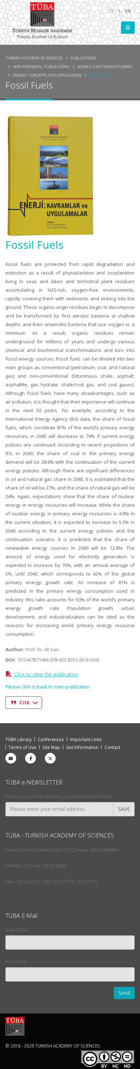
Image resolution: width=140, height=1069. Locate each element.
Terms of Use (22, 747)
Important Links (86, 739)
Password (15, 961)
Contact (112, 747)
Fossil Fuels (101, 75)
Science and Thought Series (105, 66)
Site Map (51, 747)
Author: (14, 649)
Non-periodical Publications (41, 66)
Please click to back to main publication (47, 686)
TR (110, 11)
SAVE (124, 809)
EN (128, 11)
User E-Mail (16, 929)
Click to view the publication (46, 674)
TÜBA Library (18, 739)
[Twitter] (50, 758)
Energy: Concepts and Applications (47, 75)
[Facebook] (30, 758)
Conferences (51, 739)
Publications (83, 58)
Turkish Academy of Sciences (34, 58)
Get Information (82, 747)
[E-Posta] (10, 758)
